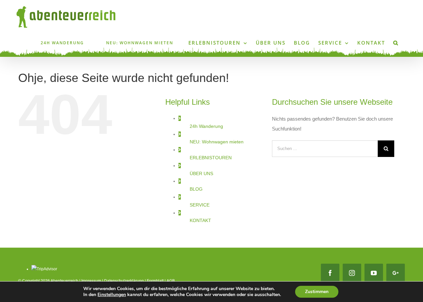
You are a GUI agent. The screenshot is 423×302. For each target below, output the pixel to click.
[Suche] (395, 42)
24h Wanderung (206, 126)
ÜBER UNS (201, 173)
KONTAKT (200, 220)
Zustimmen (316, 291)
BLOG (196, 189)
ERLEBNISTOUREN (211, 157)
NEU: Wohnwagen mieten (217, 141)
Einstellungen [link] (111, 294)
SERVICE (200, 205)
